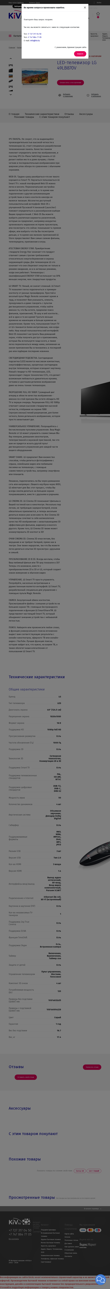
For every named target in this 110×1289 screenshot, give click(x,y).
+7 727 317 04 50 (34, 34)
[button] (100, 1279)
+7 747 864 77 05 (34, 37)
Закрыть (80, 54)
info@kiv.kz (35, 40)
